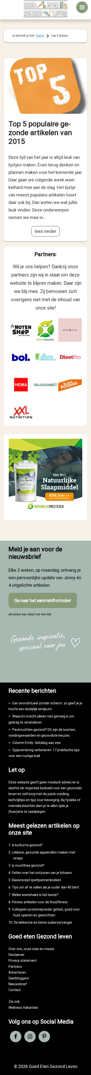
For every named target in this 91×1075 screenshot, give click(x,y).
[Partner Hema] (21, 385)
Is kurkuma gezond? (27, 845)
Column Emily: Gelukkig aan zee (36, 743)
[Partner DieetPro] (70, 357)
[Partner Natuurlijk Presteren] (45, 330)
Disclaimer (16, 955)
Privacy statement (22, 960)
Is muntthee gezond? (28, 865)
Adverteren (17, 972)
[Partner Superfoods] (70, 385)
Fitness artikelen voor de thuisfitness (40, 902)
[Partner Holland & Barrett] (45, 385)
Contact (14, 990)
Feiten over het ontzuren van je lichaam (42, 873)
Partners (15, 967)
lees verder (45, 231)
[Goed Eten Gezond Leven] (45, 8)
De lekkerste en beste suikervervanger (43, 922)
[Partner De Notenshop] (21, 330)
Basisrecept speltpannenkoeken (36, 880)
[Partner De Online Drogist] (45, 357)
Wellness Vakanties (23, 1008)
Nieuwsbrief (17, 984)
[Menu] (82, 7)
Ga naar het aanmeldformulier (42, 600)
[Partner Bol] (21, 357)
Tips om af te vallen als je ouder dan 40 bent (45, 887)
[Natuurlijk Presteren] (45, 510)
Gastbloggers (18, 978)
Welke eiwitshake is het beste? (35, 895)
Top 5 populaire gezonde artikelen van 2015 (40, 133)
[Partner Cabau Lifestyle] (70, 330)
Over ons (15, 949)
